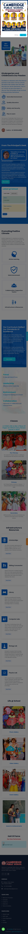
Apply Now (23, 35)
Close (16, 35)
